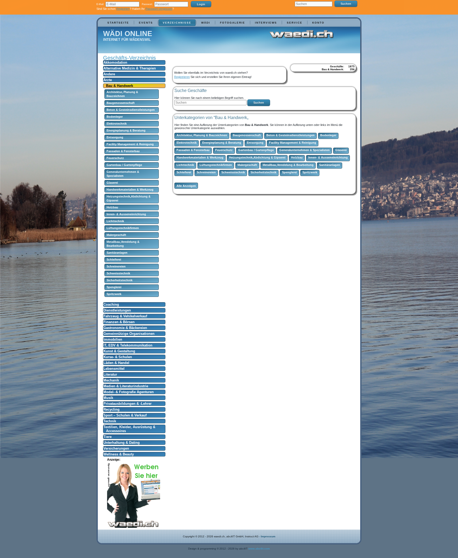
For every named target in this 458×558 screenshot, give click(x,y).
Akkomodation (115, 62)
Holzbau (112, 207)
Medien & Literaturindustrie (125, 386)
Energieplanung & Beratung (126, 130)
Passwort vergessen (159, 8)
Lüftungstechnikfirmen (123, 228)
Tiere (107, 437)
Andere (109, 74)
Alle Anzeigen (186, 185)
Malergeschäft (116, 234)
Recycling (111, 409)
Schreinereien (116, 266)
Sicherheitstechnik (120, 280)
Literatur (110, 374)
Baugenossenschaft (121, 102)
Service (294, 22)
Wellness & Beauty (118, 454)
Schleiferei (114, 259)
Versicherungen (116, 448)
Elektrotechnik (117, 123)
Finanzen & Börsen (119, 322)
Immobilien (112, 339)
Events (146, 22)
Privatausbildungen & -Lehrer (127, 404)
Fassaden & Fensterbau (123, 151)
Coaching (111, 304)
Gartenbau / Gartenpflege (124, 164)
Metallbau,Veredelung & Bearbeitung (288, 164)
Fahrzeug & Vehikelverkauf (125, 316)
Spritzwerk (114, 294)
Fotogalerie (232, 22)
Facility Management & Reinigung (130, 144)
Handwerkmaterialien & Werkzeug (130, 189)
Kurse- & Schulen (117, 357)
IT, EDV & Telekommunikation (127, 345)
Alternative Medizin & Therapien (129, 68)
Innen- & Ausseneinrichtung (126, 214)
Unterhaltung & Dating (121, 443)
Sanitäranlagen (117, 252)
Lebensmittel (114, 369)
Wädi (205, 22)
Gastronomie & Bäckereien (125, 328)
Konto (318, 22)
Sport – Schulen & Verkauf (125, 415)
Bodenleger (115, 116)
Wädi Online (127, 34)
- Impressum (267, 536)
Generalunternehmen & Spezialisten (304, 150)
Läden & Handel (116, 363)
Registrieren (182, 76)
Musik (108, 398)
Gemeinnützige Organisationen (129, 334)
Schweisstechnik (118, 273)
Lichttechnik (115, 221)
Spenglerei (114, 287)
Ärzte (107, 80)
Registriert (123, 8)
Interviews (266, 22)
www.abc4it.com (259, 548)
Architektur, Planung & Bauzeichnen (202, 135)
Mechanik (111, 380)
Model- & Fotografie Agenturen (128, 392)
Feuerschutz (115, 158)
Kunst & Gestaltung (119, 351)
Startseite (118, 22)
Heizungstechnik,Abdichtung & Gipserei (257, 157)
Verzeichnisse (177, 22)
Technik (109, 421)
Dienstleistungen (117, 310)
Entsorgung (115, 137)
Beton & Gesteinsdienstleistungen (131, 109)
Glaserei (112, 182)
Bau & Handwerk (119, 86)
